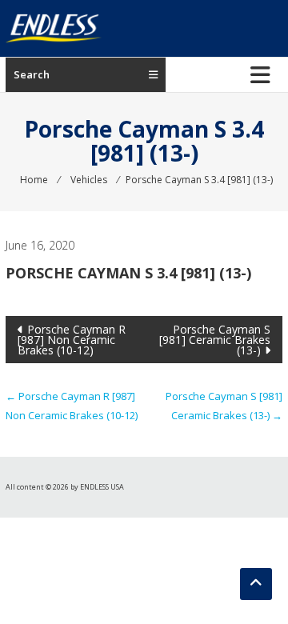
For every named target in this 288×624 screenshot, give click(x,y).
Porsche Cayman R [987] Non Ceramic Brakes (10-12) (72, 340)
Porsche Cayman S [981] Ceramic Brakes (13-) (214, 340)
